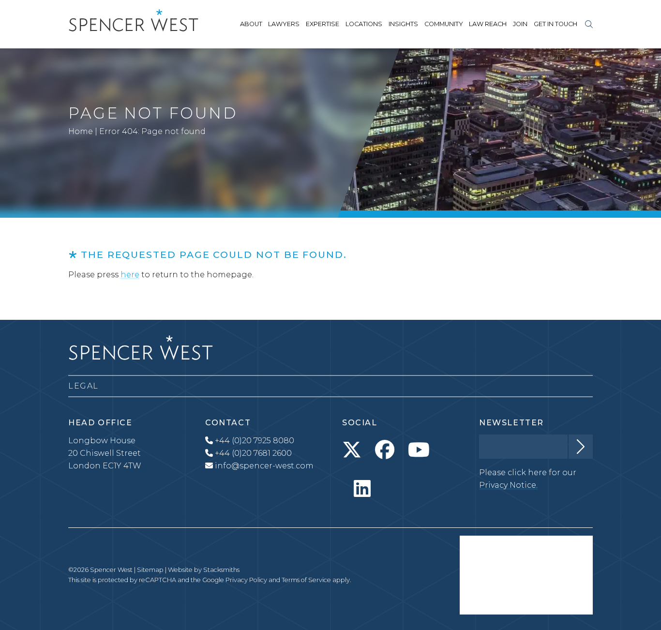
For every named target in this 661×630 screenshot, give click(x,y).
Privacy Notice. (508, 485)
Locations (364, 24)
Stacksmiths (221, 569)
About (251, 24)
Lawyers (284, 24)
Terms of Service (306, 580)
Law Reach (488, 24)
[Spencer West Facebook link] (384, 450)
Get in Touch (555, 24)
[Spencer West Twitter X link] (351, 450)
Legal (83, 385)
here (129, 274)
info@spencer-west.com (264, 465)
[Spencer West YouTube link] (419, 450)
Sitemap (150, 569)
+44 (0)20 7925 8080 (253, 440)
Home (80, 131)
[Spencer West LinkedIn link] (362, 488)
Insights (403, 24)
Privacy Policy (246, 580)
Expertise (322, 24)
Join (520, 24)
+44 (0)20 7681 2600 (252, 453)
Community (443, 24)
